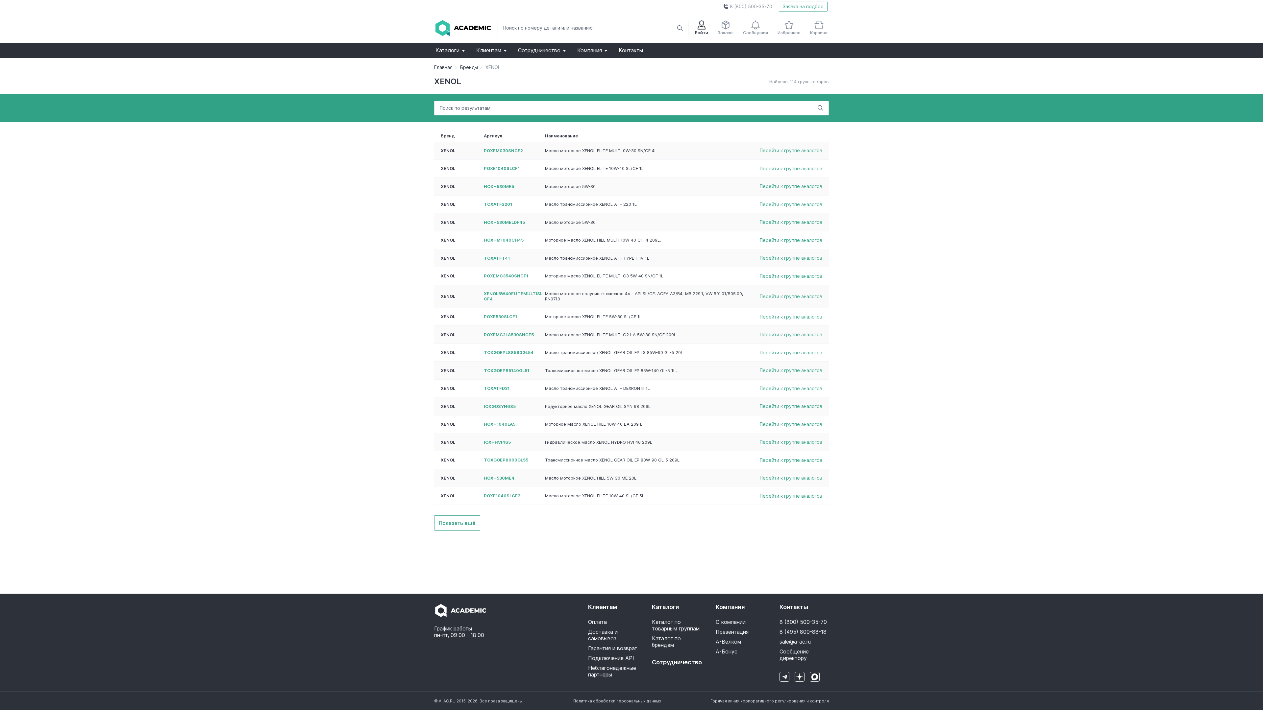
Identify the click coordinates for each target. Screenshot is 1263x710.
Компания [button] (589, 50)
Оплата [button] (597, 622)
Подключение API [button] (611, 658)
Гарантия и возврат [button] (612, 648)
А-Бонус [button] (726, 651)
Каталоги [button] (447, 50)
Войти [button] (701, 32)
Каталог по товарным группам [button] (676, 625)
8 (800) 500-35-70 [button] (803, 622)
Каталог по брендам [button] (666, 641)
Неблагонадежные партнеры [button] (612, 671)
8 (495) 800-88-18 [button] (803, 631)
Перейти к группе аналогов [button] (791, 150)
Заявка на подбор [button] (803, 6)
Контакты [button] (631, 50)
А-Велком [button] (728, 641)
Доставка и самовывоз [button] (603, 635)
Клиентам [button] (488, 50)
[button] (747, 7)
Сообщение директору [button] (794, 654)
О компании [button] (731, 622)
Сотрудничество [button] (539, 50)
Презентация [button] (732, 631)
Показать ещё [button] (457, 523)
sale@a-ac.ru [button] (795, 641)
